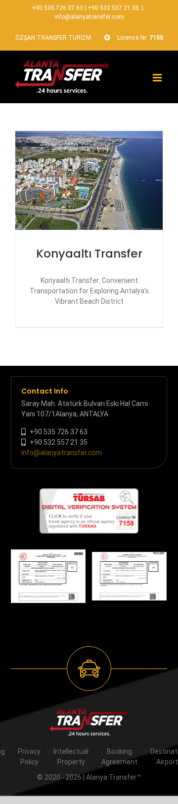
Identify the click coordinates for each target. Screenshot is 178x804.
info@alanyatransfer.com (89, 16)
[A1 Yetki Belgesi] (129, 576)
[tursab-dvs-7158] (89, 493)
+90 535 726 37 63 (57, 7)
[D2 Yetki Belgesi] (48, 576)
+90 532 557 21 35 (113, 7)
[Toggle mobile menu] (158, 77)
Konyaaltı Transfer (89, 254)
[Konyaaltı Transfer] (89, 180)
